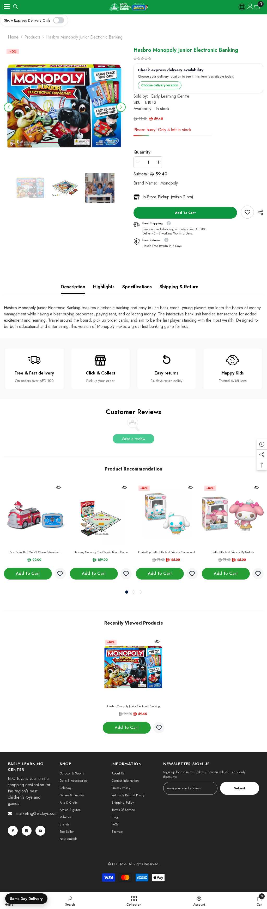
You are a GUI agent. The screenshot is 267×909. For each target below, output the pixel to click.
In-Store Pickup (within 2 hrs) (168, 197)
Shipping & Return (179, 286)
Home (13, 37)
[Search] (16, 7)
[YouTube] (40, 831)
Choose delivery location (159, 85)
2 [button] (133, 592)
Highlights (103, 286)
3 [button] (140, 592)
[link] (247, 212)
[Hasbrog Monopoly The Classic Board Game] (101, 514)
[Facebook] (13, 831)
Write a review (133, 439)
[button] (8, 107)
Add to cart (185, 212)
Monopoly (169, 183)
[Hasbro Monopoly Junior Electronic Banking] (134, 668)
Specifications (137, 286)
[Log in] (250, 6)
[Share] (258, 212)
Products (32, 37)
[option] (65, 107)
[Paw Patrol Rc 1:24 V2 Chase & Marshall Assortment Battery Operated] (35, 514)
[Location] (242, 6)
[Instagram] (27, 831)
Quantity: (142, 152)
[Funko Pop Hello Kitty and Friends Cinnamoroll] (167, 514)
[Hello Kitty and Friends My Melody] (233, 514)
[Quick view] (58, 487)
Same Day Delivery (26, 899)
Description (73, 286)
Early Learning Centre (170, 96)
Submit (239, 788)
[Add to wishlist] (60, 573)
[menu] (7, 6)
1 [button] (126, 592)
